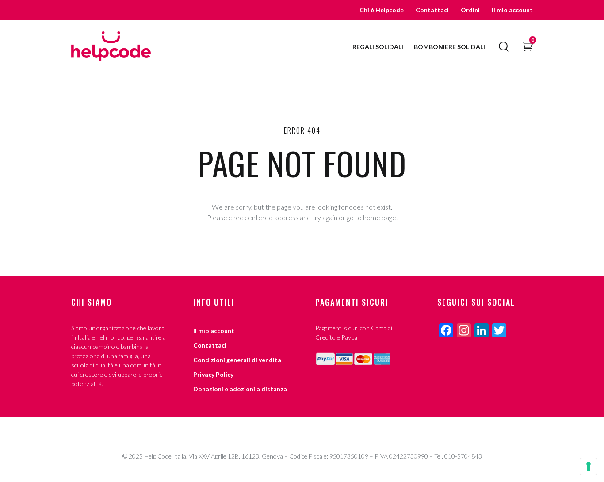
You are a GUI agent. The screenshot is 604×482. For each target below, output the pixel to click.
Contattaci (432, 10)
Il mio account (512, 10)
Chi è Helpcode (381, 10)
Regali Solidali (377, 46)
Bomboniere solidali (449, 46)
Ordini (470, 10)
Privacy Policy (213, 374)
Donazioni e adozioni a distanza (240, 389)
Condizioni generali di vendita (237, 359)
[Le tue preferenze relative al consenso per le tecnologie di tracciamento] (588, 466)
